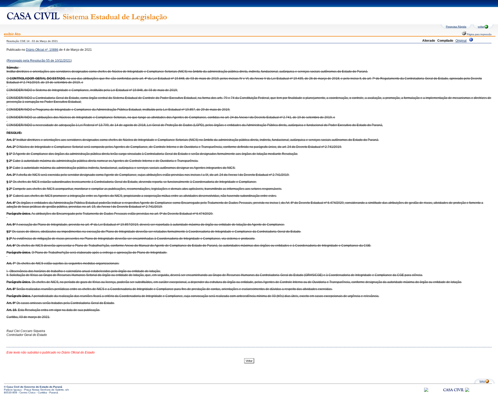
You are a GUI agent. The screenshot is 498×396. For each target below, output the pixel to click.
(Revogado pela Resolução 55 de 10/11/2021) (39, 60)
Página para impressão (479, 34)
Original (461, 40)
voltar (481, 26)
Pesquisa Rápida (456, 26)
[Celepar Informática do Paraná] (426, 391)
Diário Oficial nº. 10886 (42, 50)
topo (482, 381)
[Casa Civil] (453, 394)
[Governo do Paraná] (467, 391)
